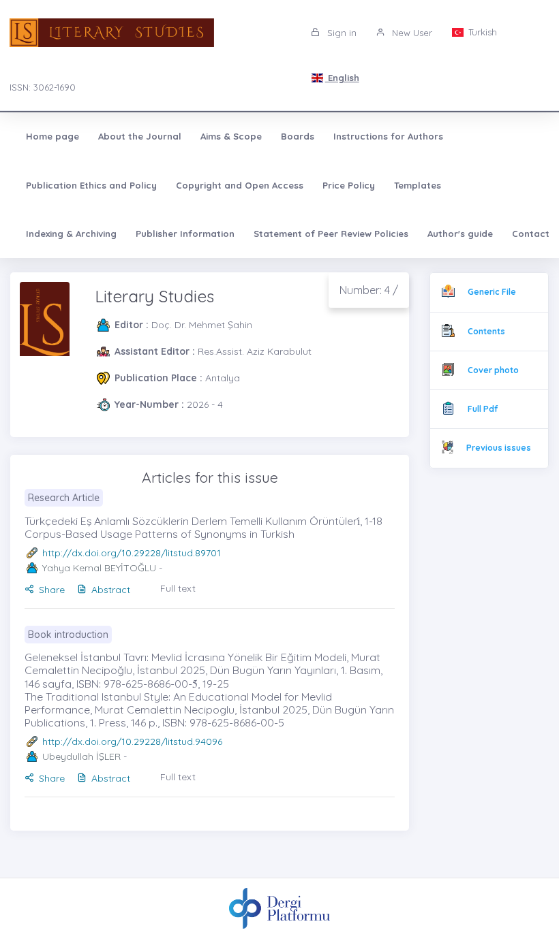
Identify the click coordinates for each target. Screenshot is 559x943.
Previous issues (498, 448)
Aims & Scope (231, 136)
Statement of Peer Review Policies (331, 233)
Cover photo (493, 370)
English (342, 77)
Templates (417, 185)
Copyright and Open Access (239, 185)
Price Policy (348, 185)
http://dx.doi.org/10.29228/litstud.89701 (131, 553)
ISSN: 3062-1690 (43, 87)
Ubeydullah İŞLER (81, 756)
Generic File (492, 292)
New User (410, 32)
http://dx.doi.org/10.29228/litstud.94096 (132, 741)
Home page (52, 136)
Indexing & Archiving (71, 233)
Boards (297, 136)
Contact (530, 233)
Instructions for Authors (388, 136)
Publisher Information (185, 233)
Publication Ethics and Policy (91, 185)
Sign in (340, 32)
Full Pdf (483, 409)
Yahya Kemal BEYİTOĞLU (99, 568)
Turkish (481, 32)
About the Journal (139, 136)
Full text (178, 588)
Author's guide (460, 233)
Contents (486, 331)
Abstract (110, 590)
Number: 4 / (368, 290)
